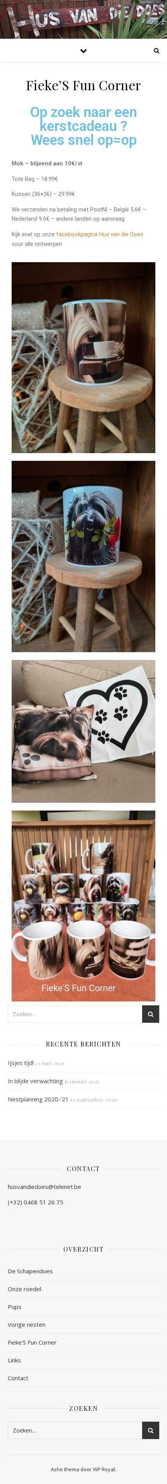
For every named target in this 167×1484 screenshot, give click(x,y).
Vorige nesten (26, 1324)
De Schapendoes (30, 1271)
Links (14, 1360)
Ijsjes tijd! (21, 1063)
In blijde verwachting (35, 1081)
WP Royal (104, 1469)
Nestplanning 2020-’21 (38, 1099)
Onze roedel (24, 1289)
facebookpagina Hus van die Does (99, 234)
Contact (18, 1378)
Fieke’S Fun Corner (32, 1342)
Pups (14, 1307)
